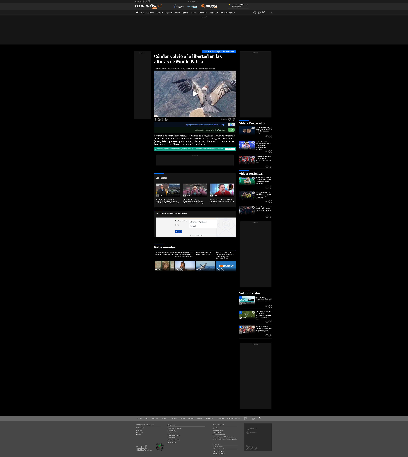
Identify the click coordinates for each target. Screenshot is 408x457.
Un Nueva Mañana (173, 433)
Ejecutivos (139, 430)
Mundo (177, 13)
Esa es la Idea (171, 437)
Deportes (159, 13)
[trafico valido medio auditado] (159, 450)
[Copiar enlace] (233, 119)
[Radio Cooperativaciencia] (192, 6)
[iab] (144, 453)
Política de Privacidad (196, 235)
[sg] (263, 14)
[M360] (259, 14)
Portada (139, 418)
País (142, 13)
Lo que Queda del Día (174, 440)
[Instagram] (149, 1)
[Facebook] (144, 1)
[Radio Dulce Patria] (179, 6)
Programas (214, 13)
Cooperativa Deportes (174, 435)
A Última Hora (172, 442)
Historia (138, 434)
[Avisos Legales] (254, 14)
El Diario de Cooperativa (174, 428)
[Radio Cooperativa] (209, 6)
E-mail (177, 225)
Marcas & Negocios (227, 13)
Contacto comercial (218, 430)
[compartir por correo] (229, 119)
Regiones (168, 13)
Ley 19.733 (139, 432)
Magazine (150, 13)
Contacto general (217, 432)
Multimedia (203, 13)
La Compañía (140, 428)
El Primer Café (172, 430)
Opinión (185, 13)
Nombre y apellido (181, 221)
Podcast (193, 13)
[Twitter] (146, 1)
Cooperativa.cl (217, 444)
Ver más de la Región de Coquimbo (219, 52)
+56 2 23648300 (219, 453)
